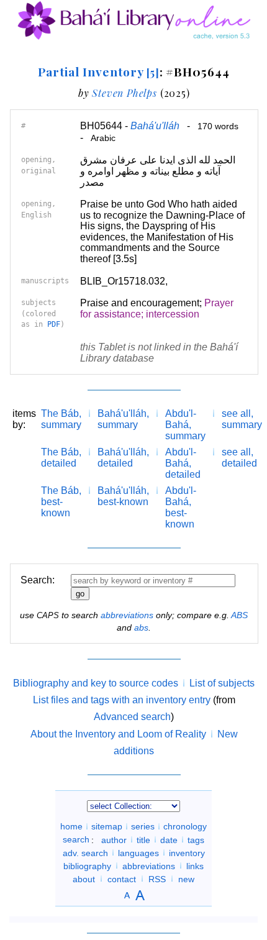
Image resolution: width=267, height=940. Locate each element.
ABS (239, 615)
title (143, 839)
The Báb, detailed (61, 457)
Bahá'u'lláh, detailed (123, 457)
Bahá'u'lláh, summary (123, 419)
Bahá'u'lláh (154, 126)
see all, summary (242, 419)
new (186, 878)
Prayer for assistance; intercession (156, 308)
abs (141, 627)
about (84, 878)
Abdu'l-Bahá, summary (185, 424)
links (195, 865)
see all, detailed (239, 457)
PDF (53, 324)
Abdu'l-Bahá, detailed (183, 463)
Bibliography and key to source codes (95, 683)
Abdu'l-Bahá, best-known (180, 507)
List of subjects (222, 683)
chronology (185, 826)
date (169, 839)
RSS (157, 878)
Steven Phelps (124, 92)
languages (138, 852)
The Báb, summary (61, 419)
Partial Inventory (98, 71)
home (71, 826)
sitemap (106, 826)
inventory (187, 852)
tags (196, 839)
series (143, 826)
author (114, 839)
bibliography (87, 865)
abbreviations (127, 615)
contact (121, 878)
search (76, 839)
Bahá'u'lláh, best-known (123, 496)
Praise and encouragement (139, 303)
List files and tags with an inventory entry (121, 700)
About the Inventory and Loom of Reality (118, 734)
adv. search (85, 852)
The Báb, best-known (61, 501)
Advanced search (132, 716)
